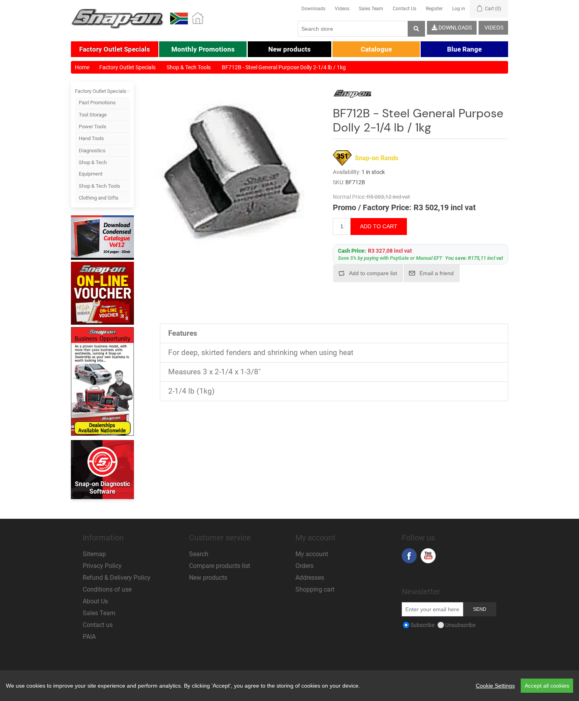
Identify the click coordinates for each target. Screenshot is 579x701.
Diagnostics (92, 151)
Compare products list (219, 566)
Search (198, 554)
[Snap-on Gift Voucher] (102, 293)
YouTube (428, 555)
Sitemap (94, 554)
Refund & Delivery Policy (116, 577)
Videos (342, 8)
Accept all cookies (547, 686)
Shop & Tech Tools (99, 186)
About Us (95, 601)
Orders (304, 566)
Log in (458, 8)
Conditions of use (107, 589)
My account (311, 554)
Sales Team (371, 8)
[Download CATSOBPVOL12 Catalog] (102, 238)
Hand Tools (91, 138)
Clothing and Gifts (99, 198)
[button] (114, 49)
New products (208, 577)
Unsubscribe (460, 625)
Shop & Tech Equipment (93, 168)
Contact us (98, 625)
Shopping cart (314, 589)
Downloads (313, 8)
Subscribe (422, 625)
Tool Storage (93, 115)
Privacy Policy (102, 566)
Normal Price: (349, 197)
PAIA (89, 636)
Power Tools (92, 126)
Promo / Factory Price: (372, 207)
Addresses (309, 577)
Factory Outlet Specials (100, 91)
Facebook (409, 555)
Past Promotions (97, 102)
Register (434, 8)
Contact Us (404, 8)
